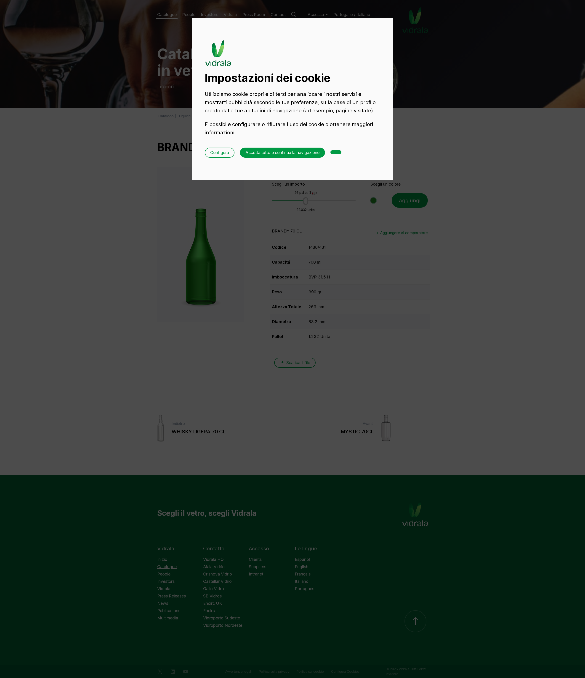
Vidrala (218, 48)
